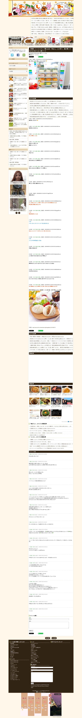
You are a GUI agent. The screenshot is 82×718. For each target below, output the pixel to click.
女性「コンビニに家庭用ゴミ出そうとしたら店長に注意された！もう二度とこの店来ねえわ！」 (49, 446)
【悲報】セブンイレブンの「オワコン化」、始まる (40, 441)
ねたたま (12, 654)
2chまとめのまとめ (14, 660)
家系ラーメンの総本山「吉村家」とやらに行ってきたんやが (42, 31)
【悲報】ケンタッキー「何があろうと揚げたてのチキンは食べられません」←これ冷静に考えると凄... (20, 79)
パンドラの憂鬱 (34, 660)
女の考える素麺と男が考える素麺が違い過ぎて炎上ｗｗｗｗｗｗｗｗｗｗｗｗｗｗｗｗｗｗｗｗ (42, 18)
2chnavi (12, 663)
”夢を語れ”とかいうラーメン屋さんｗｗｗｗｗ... (20, 109)
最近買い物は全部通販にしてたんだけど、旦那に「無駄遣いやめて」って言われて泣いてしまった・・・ (51, 103)
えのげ (32, 648)
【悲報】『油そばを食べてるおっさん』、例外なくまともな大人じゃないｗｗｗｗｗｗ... (20, 90)
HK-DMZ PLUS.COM (14, 647)
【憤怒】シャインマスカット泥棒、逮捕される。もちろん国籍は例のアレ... (20, 124)
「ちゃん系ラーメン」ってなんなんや (60, 31)
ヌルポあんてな (13, 674)
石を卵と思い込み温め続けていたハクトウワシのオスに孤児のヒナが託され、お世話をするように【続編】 (17, 210)
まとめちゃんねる (14, 676)
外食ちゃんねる (34, 650)
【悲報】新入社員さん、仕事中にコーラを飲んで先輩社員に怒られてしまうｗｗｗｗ (54, 45)
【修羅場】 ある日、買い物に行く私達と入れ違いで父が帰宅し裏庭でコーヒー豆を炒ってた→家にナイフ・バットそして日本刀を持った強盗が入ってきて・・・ (63, 20)
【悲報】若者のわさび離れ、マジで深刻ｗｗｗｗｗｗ (18, 136)
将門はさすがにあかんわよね (58, 336)
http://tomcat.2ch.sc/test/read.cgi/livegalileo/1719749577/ (44, 327)
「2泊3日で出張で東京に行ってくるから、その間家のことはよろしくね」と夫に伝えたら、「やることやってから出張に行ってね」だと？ (63, 18)
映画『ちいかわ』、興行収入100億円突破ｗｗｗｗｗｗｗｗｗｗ (62, 347)
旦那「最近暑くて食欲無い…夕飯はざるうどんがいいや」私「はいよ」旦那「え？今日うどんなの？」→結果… (40, 336)
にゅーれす (12, 672)
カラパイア (33, 651)
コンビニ (37, 54)
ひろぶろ (12, 655)
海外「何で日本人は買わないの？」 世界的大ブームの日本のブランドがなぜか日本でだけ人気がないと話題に (62, 338)
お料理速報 (33, 646)
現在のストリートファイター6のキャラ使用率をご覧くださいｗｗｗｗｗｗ (62, 340)
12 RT (10, 37)
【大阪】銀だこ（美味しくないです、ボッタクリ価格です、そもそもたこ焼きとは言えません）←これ (50, 426)
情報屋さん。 (13, 651)
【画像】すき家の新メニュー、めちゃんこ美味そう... (20, 104)
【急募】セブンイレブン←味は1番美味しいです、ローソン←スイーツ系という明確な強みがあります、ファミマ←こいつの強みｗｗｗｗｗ (51, 443)
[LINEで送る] (40, 56)
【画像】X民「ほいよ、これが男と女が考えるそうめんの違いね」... (20, 119)
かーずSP (12, 650)
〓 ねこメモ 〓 (34, 658)
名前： (30, 617)
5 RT (36, 37)
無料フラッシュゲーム (35, 662)
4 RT (49, 37)
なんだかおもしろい (35, 656)
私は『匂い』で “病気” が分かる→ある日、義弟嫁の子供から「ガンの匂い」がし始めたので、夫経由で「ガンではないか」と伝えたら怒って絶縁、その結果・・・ (42, 27)
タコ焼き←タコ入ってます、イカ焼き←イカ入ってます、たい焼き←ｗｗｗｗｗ (46, 432)
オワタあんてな (13, 670)
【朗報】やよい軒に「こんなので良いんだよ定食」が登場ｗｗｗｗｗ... (20, 85)
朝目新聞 (12, 643)
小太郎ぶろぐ (33, 652)
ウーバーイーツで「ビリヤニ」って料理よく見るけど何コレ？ (42, 430)
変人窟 (11, 656)
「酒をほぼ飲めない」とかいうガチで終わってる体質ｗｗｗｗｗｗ (18, 146)
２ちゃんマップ (13, 664)
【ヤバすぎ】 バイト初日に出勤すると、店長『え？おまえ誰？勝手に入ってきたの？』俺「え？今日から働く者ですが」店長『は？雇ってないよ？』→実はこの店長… (51, 112)
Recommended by (65, 421)
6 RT (23, 37)
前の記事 (47, 638)
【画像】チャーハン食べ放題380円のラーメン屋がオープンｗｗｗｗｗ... (20, 95)
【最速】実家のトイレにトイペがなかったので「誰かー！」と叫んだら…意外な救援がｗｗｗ (63, 29)
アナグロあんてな (14, 667)
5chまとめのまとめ (14, 662)
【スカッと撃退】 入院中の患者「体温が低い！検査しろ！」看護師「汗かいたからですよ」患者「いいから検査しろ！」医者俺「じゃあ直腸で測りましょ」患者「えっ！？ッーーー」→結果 (42, 24)
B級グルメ (32, 54)
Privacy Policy (37, 686)
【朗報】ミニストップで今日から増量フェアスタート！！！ (42, 439)
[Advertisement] (19, 26)
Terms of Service (45, 686)
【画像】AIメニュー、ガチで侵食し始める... (20, 99)
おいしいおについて (14, 51)
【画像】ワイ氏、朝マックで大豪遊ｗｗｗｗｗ (18, 142)
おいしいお (41, 8)
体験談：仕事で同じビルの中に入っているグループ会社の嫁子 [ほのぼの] (62, 349)
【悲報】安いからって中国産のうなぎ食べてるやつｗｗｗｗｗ (42, 428)
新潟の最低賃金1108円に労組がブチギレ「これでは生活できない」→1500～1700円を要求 (48, 116)
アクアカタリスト (34, 643)
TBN (11, 648)
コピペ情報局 (33, 654)
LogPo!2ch (12, 666)
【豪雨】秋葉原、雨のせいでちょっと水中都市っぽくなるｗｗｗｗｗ (40, 345)
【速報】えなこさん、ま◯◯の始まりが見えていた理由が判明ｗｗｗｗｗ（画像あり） (63, 27)
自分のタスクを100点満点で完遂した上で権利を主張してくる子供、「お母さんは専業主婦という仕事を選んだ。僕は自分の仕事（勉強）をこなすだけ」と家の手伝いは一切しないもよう (42, 29)
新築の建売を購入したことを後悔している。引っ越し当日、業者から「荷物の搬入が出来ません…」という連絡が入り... (51, 110)
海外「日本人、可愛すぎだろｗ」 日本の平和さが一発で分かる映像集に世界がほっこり (42, 33)
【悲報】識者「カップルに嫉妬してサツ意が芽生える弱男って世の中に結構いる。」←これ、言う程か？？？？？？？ (62, 343)
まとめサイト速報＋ (14, 675)
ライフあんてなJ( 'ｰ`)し (15, 679)
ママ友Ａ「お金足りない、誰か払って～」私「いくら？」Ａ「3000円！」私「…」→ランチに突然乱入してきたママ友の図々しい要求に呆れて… (63, 24)
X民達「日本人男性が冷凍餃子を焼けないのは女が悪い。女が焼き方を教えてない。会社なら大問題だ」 (18, 132)
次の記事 (54, 638)
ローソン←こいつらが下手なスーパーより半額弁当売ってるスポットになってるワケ (47, 448)
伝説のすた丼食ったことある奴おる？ (37, 435)
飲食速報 (33, 644)
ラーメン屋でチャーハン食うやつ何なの (61, 33)
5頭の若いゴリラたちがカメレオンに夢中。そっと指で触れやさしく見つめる (42, 22)
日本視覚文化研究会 (14, 652)
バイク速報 (33, 659)
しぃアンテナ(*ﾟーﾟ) (14, 671)
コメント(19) (44, 53)
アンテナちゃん (13, 668)
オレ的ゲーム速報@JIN (35, 647)
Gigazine (12, 646)
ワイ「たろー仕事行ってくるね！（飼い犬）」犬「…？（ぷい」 (42, 20)
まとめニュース (13, 678)
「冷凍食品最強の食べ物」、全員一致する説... (20, 114)
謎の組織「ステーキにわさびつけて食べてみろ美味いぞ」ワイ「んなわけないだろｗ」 (67, 45)
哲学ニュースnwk (34, 655)
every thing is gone (14, 644)
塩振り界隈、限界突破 (14, 139)
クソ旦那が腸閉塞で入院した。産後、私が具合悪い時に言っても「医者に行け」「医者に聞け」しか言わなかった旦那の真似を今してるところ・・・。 (63, 22)
